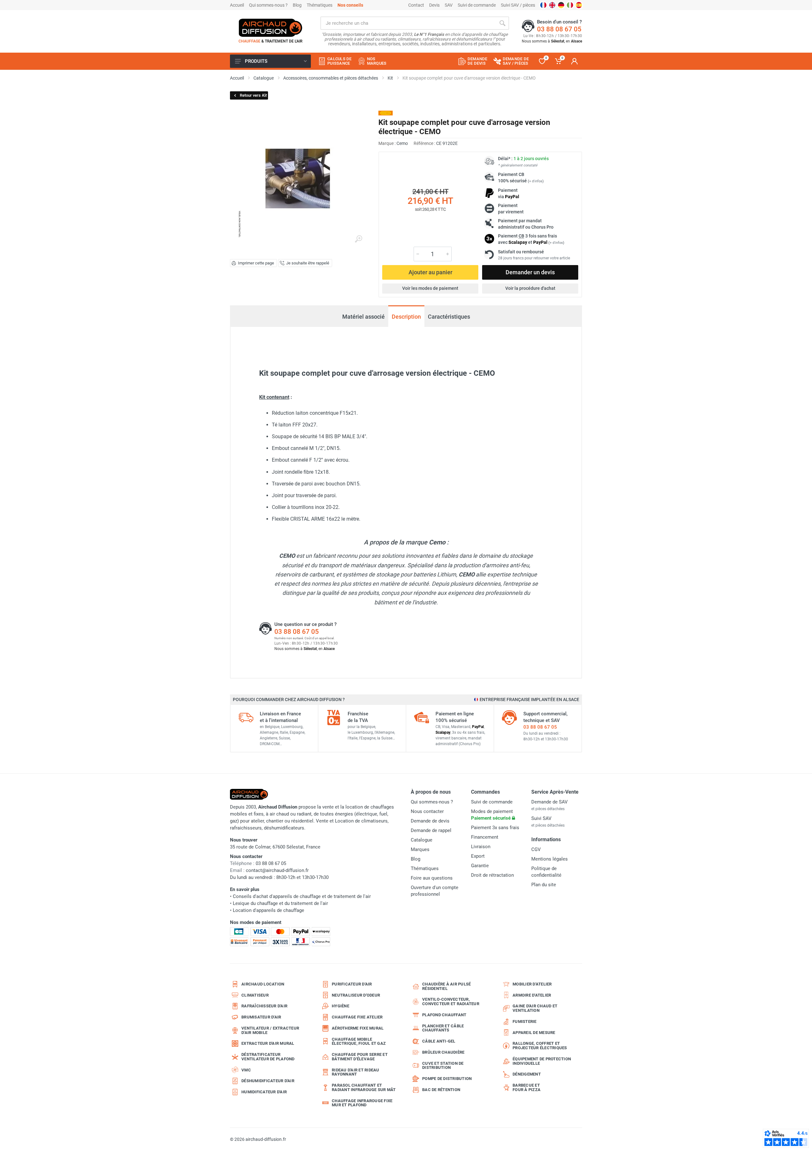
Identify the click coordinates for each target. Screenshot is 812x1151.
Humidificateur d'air (264, 1091)
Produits (256, 61)
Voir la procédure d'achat (530, 288)
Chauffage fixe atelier (357, 1017)
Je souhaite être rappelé (307, 263)
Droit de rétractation (492, 875)
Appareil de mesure (534, 1032)
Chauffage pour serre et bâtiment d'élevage (360, 1056)
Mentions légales (549, 859)
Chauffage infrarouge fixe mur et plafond (362, 1103)
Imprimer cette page (256, 263)
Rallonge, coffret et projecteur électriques (540, 1045)
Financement (484, 837)
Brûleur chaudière (443, 1052)
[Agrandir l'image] (358, 239)
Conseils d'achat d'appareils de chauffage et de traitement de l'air (302, 896)
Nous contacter (427, 811)
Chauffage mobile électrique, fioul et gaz (359, 1041)
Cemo (402, 143)
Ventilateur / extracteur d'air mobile (270, 1030)
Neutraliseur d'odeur (356, 995)
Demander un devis (530, 272)
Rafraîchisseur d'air (264, 1006)
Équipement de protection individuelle (542, 1061)
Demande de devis (430, 821)
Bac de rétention (441, 1089)
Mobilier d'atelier (532, 984)
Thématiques (319, 5)
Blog (297, 5)
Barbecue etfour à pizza (526, 1087)
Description (406, 316)
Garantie (480, 865)
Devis (434, 5)
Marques (420, 849)
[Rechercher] (502, 23)
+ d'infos (535, 181)
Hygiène (340, 1006)
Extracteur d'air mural (267, 1043)
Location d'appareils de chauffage (268, 910)
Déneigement (527, 1074)
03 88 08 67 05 (559, 29)
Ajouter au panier (430, 272)
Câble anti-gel (438, 1041)
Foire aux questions (432, 878)
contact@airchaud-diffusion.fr (277, 870)
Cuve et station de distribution (443, 1065)
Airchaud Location (262, 984)
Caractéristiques (449, 316)
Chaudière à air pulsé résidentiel (446, 986)
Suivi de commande (477, 5)
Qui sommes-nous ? (268, 5)
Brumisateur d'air (261, 1017)
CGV (536, 849)
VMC (246, 1070)
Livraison (480, 846)
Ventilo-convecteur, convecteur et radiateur (450, 1001)
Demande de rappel (431, 830)
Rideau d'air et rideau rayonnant (355, 1072)
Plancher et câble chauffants (443, 1028)
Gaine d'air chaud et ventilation (535, 1008)
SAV (449, 5)
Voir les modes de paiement (430, 288)
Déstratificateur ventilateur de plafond (268, 1056)
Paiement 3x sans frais (495, 827)
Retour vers (253, 95)
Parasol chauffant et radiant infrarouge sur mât (364, 1087)
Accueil (237, 5)
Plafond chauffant (444, 1014)
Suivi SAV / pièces (518, 5)
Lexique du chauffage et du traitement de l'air (280, 903)
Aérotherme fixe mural (357, 1028)
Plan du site (543, 885)
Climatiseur (255, 995)
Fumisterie (525, 1021)
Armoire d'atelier (532, 995)
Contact (416, 5)
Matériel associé (363, 313)
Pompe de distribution (447, 1078)
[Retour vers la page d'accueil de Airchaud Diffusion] (270, 27)
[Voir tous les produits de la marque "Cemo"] (385, 113)
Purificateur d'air (352, 984)
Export (478, 856)
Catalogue (421, 840)
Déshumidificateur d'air (267, 1080)
